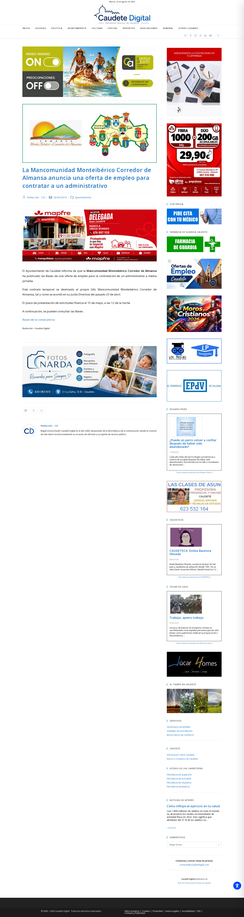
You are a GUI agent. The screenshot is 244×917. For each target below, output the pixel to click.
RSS (199, 911)
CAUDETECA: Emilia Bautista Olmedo (190, 552)
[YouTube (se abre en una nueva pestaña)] (200, 35)
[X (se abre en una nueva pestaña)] (185, 35)
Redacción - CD (36, 197)
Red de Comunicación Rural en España (194, 883)
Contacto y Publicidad (134, 913)
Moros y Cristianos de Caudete (182, 758)
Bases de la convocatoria (38, 319)
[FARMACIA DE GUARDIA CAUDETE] (194, 244)
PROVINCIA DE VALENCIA (179, 782)
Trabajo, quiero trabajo (186, 618)
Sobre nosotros (131, 911)
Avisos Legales (172, 911)
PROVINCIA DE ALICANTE (179, 778)
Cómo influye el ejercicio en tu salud (193, 806)
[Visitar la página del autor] (29, 430)
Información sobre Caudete (181, 754)
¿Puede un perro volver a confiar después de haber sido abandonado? (192, 443)
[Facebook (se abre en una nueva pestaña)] (190, 35)
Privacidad (158, 911)
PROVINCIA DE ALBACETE (179, 774)
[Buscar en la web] (218, 35)
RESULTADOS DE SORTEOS (180, 735)
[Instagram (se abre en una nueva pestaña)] (195, 35)
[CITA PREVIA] (194, 216)
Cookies (146, 911)
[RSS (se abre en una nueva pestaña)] (205, 35)
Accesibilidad (188, 911)
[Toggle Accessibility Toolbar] (237, 885)
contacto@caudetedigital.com (194, 864)
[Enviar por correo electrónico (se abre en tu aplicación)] (210, 35)
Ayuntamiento (83, 197)
